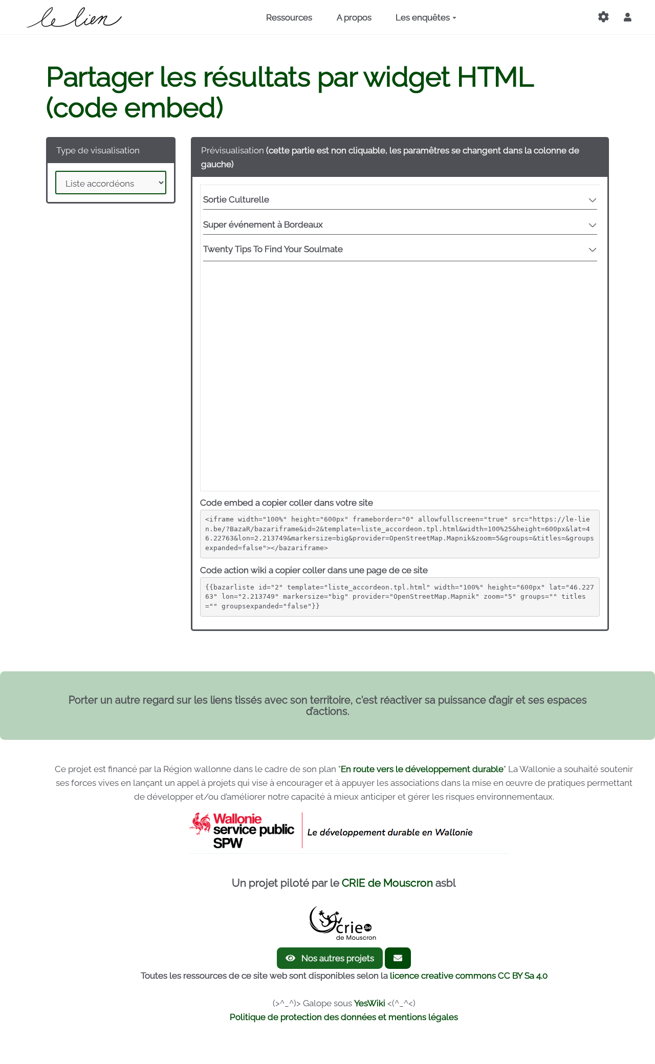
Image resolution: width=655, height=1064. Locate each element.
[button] (628, 17)
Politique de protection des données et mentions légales (344, 1017)
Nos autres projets (336, 958)
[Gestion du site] (604, 17)
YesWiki (369, 1003)
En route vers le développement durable (422, 769)
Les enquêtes (423, 17)
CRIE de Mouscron (387, 882)
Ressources (289, 17)
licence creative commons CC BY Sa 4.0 (469, 975)
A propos (354, 17)
